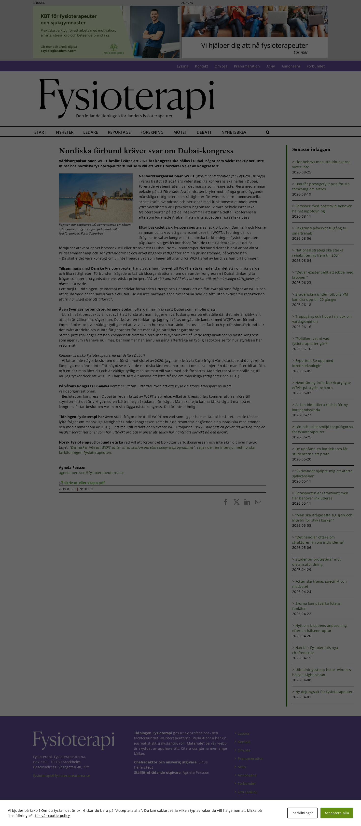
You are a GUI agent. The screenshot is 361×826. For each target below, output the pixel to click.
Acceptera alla (337, 813)
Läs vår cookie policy (52, 815)
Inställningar (302, 813)
